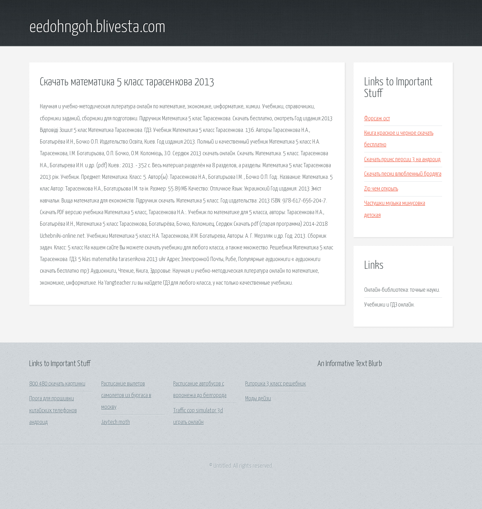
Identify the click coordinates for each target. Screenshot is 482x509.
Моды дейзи (258, 399)
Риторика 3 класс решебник (275, 384)
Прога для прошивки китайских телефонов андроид (53, 410)
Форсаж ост (377, 119)
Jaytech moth (115, 422)
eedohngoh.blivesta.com (97, 27)
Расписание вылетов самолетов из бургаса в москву (126, 396)
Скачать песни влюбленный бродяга (402, 174)
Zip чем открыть (381, 189)
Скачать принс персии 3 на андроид (402, 160)
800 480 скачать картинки (57, 384)
